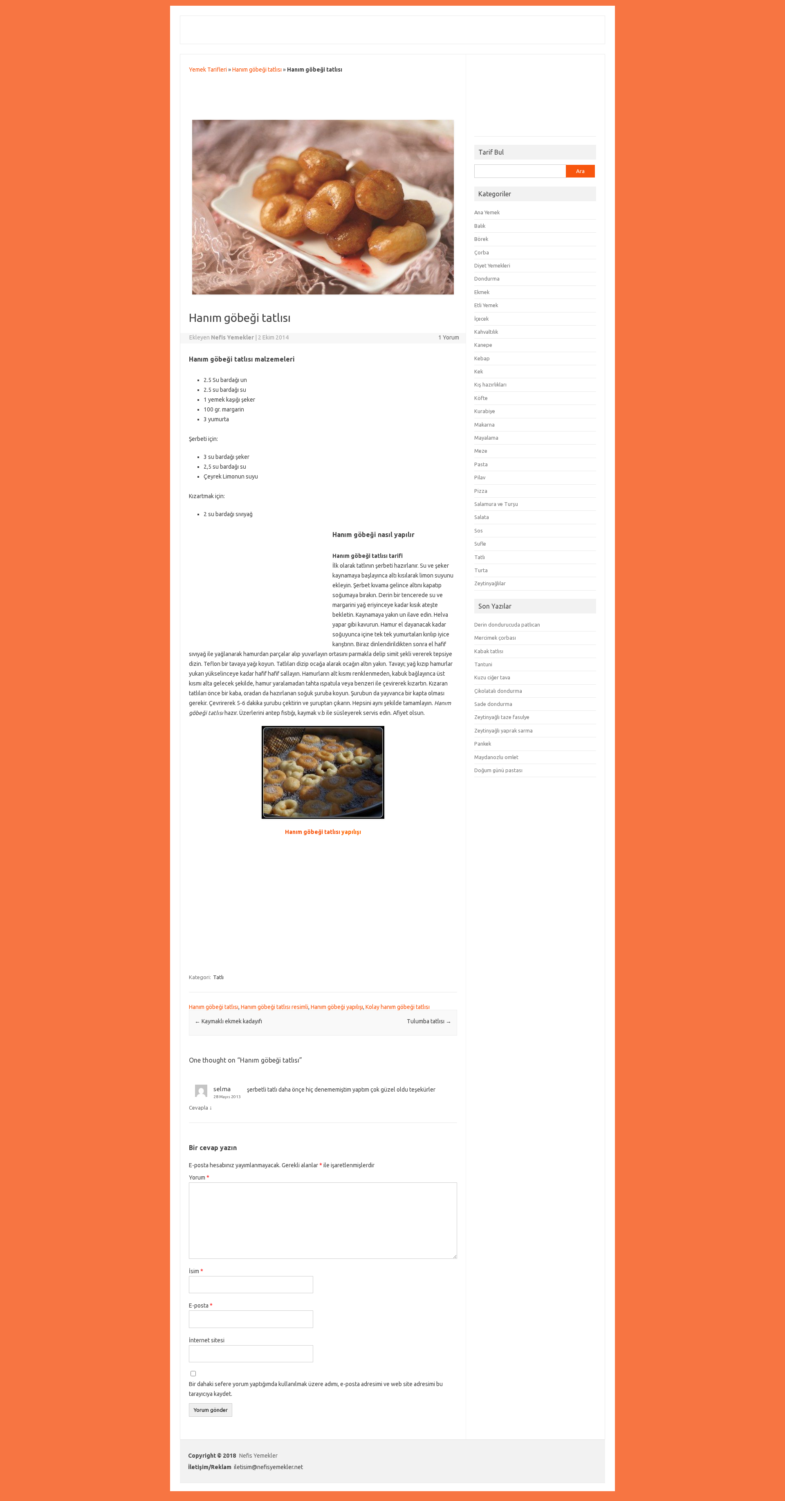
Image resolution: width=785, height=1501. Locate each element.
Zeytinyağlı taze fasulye (501, 717)
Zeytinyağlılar (490, 583)
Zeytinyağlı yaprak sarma (503, 730)
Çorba (481, 252)
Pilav (479, 477)
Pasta (481, 464)
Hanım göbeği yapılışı (337, 1007)
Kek (478, 371)
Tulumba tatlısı (429, 1021)
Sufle (480, 543)
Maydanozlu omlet (496, 757)
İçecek (481, 318)
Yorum (199, 1177)
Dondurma (487, 278)
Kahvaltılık (486, 332)
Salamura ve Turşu (496, 504)
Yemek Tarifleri (208, 69)
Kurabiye (484, 411)
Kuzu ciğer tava (492, 677)
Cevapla (198, 1107)
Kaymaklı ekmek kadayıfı (228, 1021)
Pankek (482, 743)
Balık (479, 226)
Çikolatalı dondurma (498, 691)
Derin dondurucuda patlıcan (507, 624)
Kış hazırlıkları (490, 384)
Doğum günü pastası (498, 770)
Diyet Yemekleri (492, 265)
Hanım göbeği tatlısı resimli (274, 1007)
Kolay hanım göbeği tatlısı (398, 1007)
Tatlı (218, 977)
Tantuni (483, 664)
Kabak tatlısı (488, 651)
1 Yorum (448, 337)
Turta (481, 570)
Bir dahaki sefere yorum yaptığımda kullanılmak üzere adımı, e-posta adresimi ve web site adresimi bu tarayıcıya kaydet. (316, 1389)
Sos (478, 530)
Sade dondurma (493, 704)
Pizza (480, 491)
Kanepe (483, 345)
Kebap (482, 358)
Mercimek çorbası (495, 637)
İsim (196, 1271)
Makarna (484, 424)
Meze (480, 451)
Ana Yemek (487, 212)
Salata (481, 517)
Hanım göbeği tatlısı (257, 69)
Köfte (481, 398)
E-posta (201, 1305)
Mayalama (486, 437)
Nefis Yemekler (258, 1455)
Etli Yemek (486, 305)
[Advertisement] (323, 98)
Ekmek (481, 292)
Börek (481, 239)
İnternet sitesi (206, 1340)
